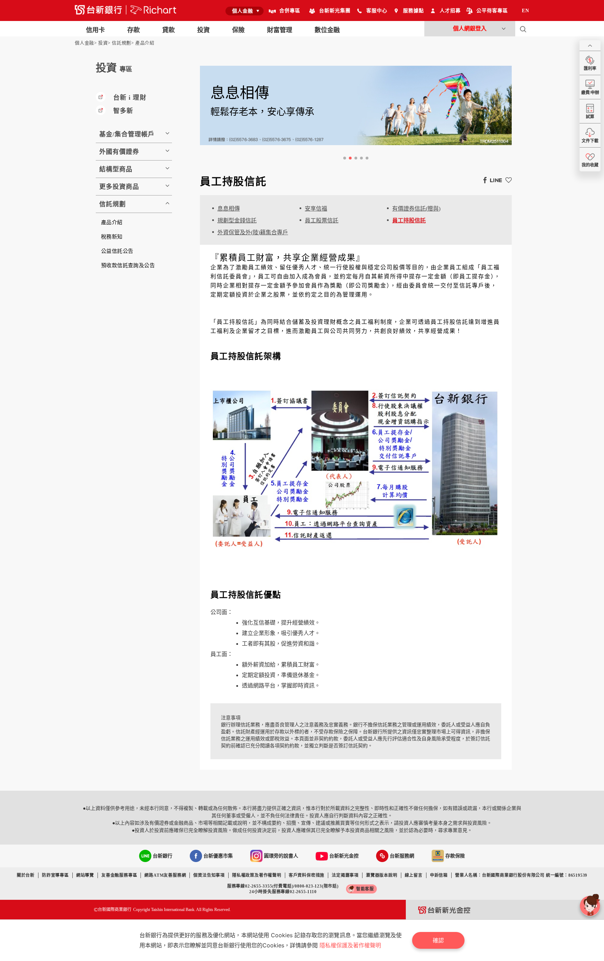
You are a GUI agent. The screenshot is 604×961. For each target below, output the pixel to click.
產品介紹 (144, 42)
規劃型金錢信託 (237, 220)
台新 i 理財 (129, 97)
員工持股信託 (409, 220)
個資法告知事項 (209, 875)
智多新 (123, 110)
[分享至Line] (494, 180)
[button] (344, 158)
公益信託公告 (117, 251)
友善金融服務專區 (119, 875)
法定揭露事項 (345, 875)
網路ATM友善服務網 (165, 875)
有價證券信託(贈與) (416, 209)
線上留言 (414, 875)
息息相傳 (228, 209)
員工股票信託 (321, 220)
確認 (438, 940)
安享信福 (316, 209)
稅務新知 (112, 237)
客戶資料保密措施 (306, 875)
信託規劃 (121, 42)
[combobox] (244, 11)
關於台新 (26, 875)
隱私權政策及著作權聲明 (256, 875)
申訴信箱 (439, 875)
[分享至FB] (483, 180)
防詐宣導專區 (55, 875)
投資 (103, 42)
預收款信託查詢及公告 (128, 265)
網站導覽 (85, 875)
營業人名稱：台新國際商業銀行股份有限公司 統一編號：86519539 (521, 875)
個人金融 (84, 42)
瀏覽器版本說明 (381, 875)
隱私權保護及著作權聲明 (350, 945)
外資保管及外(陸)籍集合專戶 (252, 232)
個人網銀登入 (470, 28)
